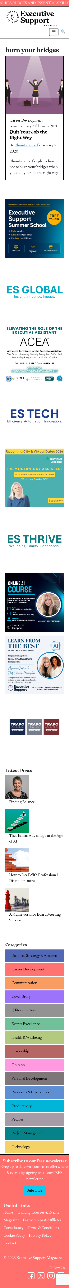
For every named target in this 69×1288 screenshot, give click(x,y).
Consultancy (13, 1228)
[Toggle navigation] (53, 32)
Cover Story (21, 997)
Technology (21, 1147)
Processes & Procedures (30, 1092)
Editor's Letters (24, 1010)
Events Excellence (26, 1024)
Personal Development (29, 1079)
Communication (24, 983)
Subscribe (34, 1191)
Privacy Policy (40, 1236)
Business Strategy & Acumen (34, 956)
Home (8, 1213)
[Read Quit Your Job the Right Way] (34, 85)
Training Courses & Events (38, 1213)
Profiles (18, 1120)
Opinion (18, 1065)
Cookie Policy (14, 1236)
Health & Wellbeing (27, 1038)
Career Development (26, 121)
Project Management (28, 1133)
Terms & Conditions (43, 1228)
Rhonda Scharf (26, 145)
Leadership (20, 1051)
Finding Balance (22, 802)
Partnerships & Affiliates (42, 1220)
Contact (9, 1243)
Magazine (11, 1220)
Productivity (22, 1106)
